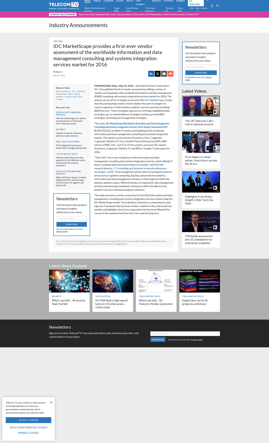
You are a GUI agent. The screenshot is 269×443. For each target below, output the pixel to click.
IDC (61, 72)
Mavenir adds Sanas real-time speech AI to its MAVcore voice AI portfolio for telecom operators (70, 161)
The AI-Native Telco (66, 154)
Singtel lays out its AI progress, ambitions (195, 302)
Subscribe (72, 224)
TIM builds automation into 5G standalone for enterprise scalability (199, 239)
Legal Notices (121, 244)
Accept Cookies (28, 420)
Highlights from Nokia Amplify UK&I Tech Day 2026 (199, 200)
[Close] (51, 402)
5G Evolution (102, 296)
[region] (28, 419)
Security (61, 129)
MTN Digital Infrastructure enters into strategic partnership (71, 146)
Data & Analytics (63, 91)
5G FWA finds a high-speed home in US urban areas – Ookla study (111, 304)
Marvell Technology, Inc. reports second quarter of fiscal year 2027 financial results (71, 121)
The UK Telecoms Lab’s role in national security (199, 122)
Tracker (57, 41)
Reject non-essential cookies (28, 427)
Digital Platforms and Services (94, 9)
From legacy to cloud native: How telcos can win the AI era (201, 160)
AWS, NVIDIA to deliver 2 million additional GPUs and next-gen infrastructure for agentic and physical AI (71, 181)
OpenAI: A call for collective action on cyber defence (69, 134)
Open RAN (116, 9)
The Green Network (150, 9)
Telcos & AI (169, 9)
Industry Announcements (78, 25)
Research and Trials (73, 96)
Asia (192, 8)
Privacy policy (62, 231)
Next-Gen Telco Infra (68, 141)
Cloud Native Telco (132, 9)
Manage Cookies (28, 432)
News (70, 94)
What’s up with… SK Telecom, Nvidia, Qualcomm (156, 302)
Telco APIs (180, 9)
